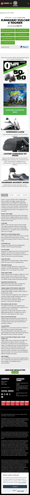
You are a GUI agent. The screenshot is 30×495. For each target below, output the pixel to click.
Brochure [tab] (25, 195)
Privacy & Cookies (11, 415)
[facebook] (2, 394)
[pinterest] (7, 394)
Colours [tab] (18, 195)
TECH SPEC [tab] (11, 195)
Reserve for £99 (5, 47)
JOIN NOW (15, 372)
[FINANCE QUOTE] (8, 38)
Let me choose (22, 482)
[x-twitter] (10, 394)
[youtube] (2, 397)
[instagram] (5, 394)
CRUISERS (15, 17)
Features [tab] (5, 195)
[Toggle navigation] (28, 4)
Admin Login (3, 415)
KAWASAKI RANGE (8, 17)
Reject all (15, 490)
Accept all (15, 486)
